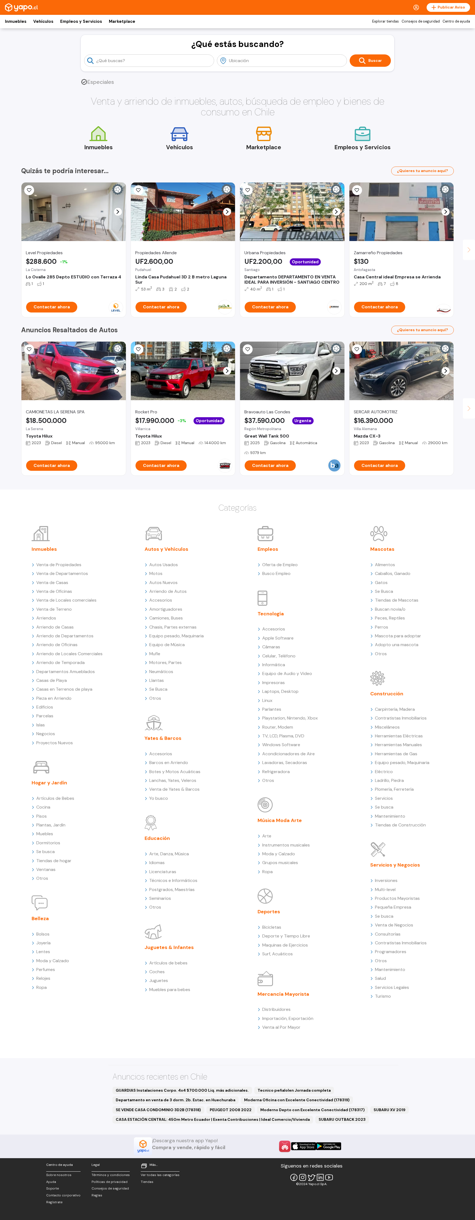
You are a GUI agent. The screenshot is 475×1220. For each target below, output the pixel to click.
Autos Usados (163, 565)
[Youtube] (329, 1177)
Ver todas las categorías (160, 1175)
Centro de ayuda (456, 21)
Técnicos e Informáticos (173, 880)
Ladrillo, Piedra (389, 780)
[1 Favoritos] (248, 190)
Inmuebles (15, 21)
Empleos (268, 549)
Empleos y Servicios (81, 21)
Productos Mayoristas (397, 898)
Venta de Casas (52, 582)
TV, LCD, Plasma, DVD (283, 736)
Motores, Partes (165, 662)
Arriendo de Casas (55, 627)
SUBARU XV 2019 (389, 1109)
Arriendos (46, 618)
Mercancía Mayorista (283, 994)
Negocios (45, 734)
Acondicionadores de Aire (288, 754)
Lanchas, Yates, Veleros (172, 780)
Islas (40, 725)
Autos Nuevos (163, 582)
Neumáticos (161, 671)
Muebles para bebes (169, 989)
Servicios (384, 798)
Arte (266, 836)
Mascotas (382, 549)
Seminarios (160, 898)
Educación (157, 838)
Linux (267, 700)
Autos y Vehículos (166, 549)
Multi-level (385, 889)
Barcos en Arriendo (168, 762)
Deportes (269, 911)
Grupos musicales (280, 862)
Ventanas (46, 869)
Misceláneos (387, 727)
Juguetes (158, 980)
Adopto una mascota (396, 645)
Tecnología (271, 613)
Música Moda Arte (280, 820)
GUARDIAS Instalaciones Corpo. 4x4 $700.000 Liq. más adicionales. (182, 1090)
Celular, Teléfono (279, 656)
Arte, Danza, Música (169, 854)
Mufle (154, 654)
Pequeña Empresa (393, 907)
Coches (157, 972)
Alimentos (385, 565)
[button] (118, 212)
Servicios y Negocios (395, 865)
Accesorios (160, 600)
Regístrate (54, 1202)
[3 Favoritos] (138, 190)
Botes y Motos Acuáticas (174, 771)
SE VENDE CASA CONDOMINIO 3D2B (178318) (158, 1109)
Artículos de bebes (168, 963)
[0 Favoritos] (248, 349)
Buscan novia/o (390, 609)
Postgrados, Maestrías (172, 889)
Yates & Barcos (163, 738)
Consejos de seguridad (421, 21)
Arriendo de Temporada (60, 662)
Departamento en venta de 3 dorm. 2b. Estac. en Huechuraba (175, 1099)
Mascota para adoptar (398, 636)
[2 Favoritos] (138, 349)
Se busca (45, 851)
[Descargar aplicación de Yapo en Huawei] (284, 1146)
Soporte (52, 1188)
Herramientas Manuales (398, 745)
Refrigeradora (276, 771)
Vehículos (43, 21)
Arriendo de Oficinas (57, 645)
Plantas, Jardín (50, 825)
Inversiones (386, 880)
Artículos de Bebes (55, 798)
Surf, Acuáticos (277, 954)
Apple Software (278, 638)
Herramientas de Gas (396, 754)
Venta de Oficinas (54, 591)
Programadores (390, 952)
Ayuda (51, 1182)
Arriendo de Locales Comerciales (69, 654)
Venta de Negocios (394, 925)
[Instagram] (302, 1177)
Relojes (43, 978)
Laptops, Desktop (280, 691)
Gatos (381, 582)
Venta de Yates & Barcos (174, 789)
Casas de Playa (51, 680)
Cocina (43, 807)
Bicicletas (271, 927)
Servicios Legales (392, 987)
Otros (42, 878)
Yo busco (158, 798)
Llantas (156, 680)
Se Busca (158, 689)
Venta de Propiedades (58, 565)
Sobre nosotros (58, 1175)
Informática (273, 665)
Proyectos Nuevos (54, 743)
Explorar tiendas (385, 21)
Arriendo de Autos (168, 591)
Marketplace (122, 21)
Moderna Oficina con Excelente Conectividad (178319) (297, 1099)
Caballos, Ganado (392, 573)
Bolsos (42, 934)
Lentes (43, 952)
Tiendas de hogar (53, 861)
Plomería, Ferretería (394, 789)
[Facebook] (293, 1177)
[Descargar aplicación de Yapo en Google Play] (328, 1146)
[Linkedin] (320, 1177)
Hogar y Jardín (49, 782)
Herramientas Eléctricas (399, 736)
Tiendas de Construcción (400, 825)
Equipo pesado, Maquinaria (176, 636)
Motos (155, 573)
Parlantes (271, 709)
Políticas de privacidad (110, 1182)
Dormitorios (48, 843)
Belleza (40, 918)
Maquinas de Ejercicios (285, 945)
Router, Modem (277, 727)
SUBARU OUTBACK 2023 (342, 1119)
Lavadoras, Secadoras (284, 762)
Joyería (43, 943)
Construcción (386, 693)
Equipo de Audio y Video (287, 673)
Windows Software (281, 745)
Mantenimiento (390, 816)
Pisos (41, 816)
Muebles (44, 834)
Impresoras (273, 682)
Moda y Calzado (52, 961)
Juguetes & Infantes (169, 947)
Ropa (41, 987)
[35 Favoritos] (29, 190)
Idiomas (157, 862)
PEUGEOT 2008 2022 (231, 1109)
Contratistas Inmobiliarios (401, 718)
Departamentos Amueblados (65, 671)
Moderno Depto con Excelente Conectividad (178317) (312, 1109)
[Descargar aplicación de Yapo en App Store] (303, 1146)
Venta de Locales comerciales (66, 600)
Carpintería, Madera (395, 709)
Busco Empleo (276, 573)
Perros (381, 627)
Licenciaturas (162, 872)
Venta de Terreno (54, 609)
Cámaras (271, 647)
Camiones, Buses (166, 618)
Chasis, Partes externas (173, 627)
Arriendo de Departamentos (64, 636)
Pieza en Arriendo (53, 698)
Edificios (44, 707)
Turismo (383, 996)
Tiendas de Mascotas (396, 600)
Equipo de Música (167, 645)
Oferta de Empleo (280, 565)
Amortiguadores (165, 609)
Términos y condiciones (111, 1175)
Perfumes (45, 969)
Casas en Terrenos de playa (64, 689)
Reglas (97, 1195)
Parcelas (44, 716)
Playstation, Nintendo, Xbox (290, 718)
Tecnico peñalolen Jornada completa (294, 1090)
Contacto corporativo (63, 1195)
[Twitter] (311, 1177)
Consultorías (388, 934)
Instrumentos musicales (286, 845)
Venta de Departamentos (62, 573)
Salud (380, 978)
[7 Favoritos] (29, 349)
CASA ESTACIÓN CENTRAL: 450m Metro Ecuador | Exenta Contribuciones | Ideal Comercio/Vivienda (213, 1119)
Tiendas (147, 1182)
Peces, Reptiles (390, 618)
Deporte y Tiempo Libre (286, 936)
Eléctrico (384, 771)
